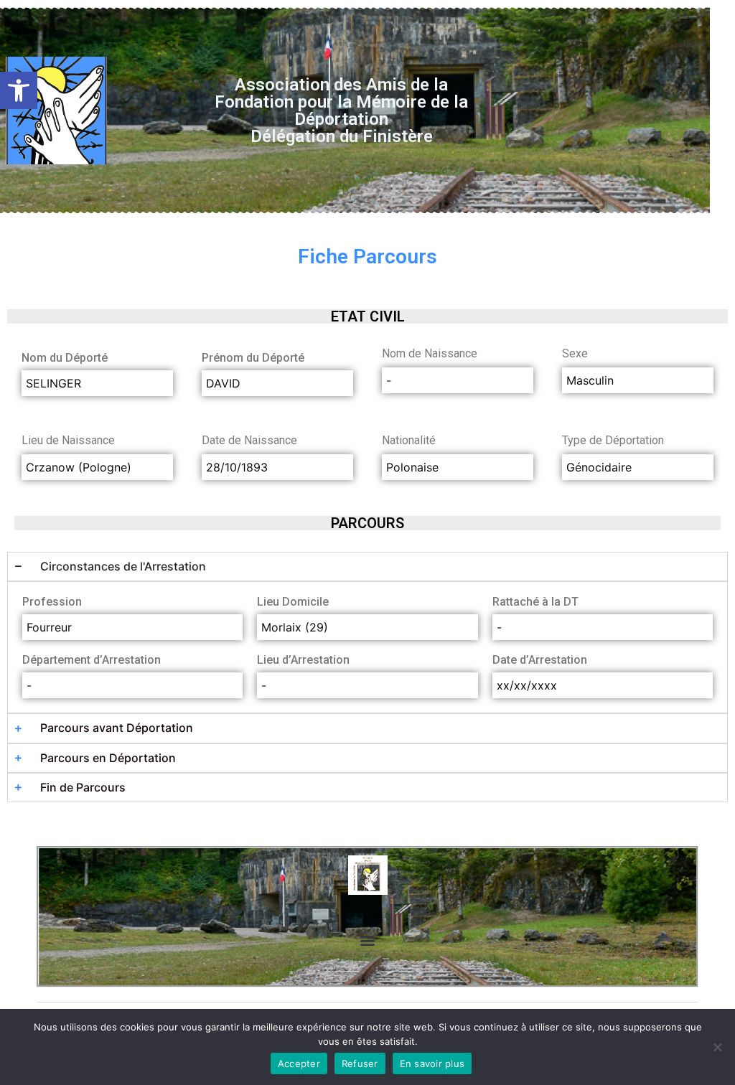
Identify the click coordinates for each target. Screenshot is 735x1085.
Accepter (299, 1063)
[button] (18, 90)
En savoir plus (432, 1063)
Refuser (360, 1063)
